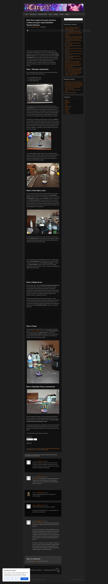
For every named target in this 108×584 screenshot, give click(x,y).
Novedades (67, 109)
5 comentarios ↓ (43, 27)
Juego (39, 448)
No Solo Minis (67, 107)
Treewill (37, 27)
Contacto (61, 14)
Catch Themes (80, 579)
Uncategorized (67, 113)
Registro (67, 14)
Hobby (66, 103)
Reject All (16, 578)
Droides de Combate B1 (35, 330)
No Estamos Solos (68, 106)
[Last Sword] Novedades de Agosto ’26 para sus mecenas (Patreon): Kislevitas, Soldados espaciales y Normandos (73, 63)
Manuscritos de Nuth (42, 14)
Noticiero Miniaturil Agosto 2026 (70, 92)
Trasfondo (66, 111)
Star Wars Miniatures (30, 449)
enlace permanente (44, 449)
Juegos (50, 14)
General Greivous (49, 448)
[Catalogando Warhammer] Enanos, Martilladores (74, 84)
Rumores (66, 110)
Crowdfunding (67, 102)
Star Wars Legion (56, 448)
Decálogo (56, 14)
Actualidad (67, 101)
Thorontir (34, 505)
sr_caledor (36, 478)
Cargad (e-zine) (33, 14)
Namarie (66, 27)
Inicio (27, 14)
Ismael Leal (67, 65)
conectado (36, 561)
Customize (8, 578)
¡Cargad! (66, 99)
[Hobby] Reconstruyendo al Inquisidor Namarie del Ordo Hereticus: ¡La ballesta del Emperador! (72, 28)
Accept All (24, 578)
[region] (16, 574)
